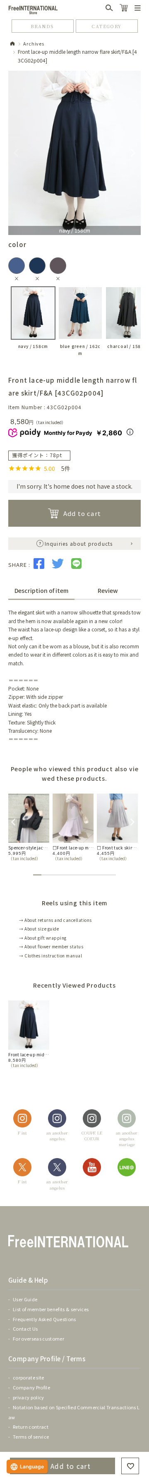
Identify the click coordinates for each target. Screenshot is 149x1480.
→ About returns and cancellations (55, 920)
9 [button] (103, 875)
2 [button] (45, 875)
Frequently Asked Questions (44, 1319)
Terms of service (31, 1436)
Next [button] (131, 821)
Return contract (30, 1426)
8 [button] (95, 875)
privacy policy (28, 1397)
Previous (16, 153)
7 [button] (87, 875)
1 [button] (37, 875)
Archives (33, 43)
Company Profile (31, 1387)
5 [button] (70, 875)
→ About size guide (39, 929)
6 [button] (78, 875)
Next (133, 153)
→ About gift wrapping (43, 938)
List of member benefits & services (51, 1309)
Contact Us (25, 1328)
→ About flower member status (51, 946)
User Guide (25, 1299)
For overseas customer (38, 1338)
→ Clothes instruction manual (50, 955)
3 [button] (54, 875)
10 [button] (112, 875)
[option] (28, 827)
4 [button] (62, 875)
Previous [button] (12, 821)
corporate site (28, 1377)
